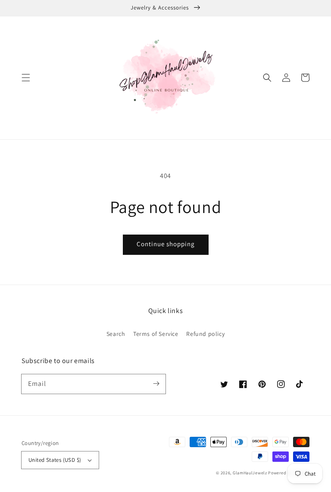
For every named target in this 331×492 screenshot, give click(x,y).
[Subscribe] (156, 383)
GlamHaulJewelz (250, 473)
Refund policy (205, 334)
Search (115, 334)
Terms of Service (155, 334)
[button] (25, 77)
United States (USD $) (54, 460)
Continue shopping (166, 244)
